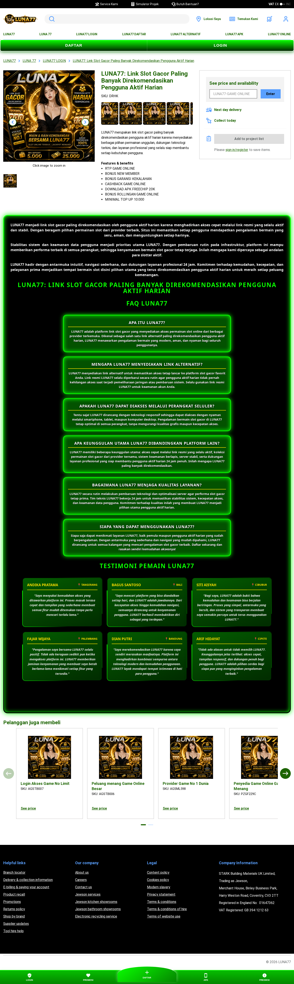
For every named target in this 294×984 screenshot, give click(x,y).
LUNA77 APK (234, 34)
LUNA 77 (45, 34)
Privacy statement (161, 894)
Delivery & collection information (28, 880)
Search (51, 19)
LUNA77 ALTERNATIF (186, 34)
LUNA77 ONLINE (279, 34)
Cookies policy (158, 880)
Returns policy (14, 909)
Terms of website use (163, 916)
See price (28, 808)
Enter (270, 94)
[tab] (143, 824)
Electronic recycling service (96, 916)
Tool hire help (13, 931)
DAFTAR (73, 45)
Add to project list (249, 139)
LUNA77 (9, 34)
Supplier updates (16, 924)
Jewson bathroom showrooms (98, 909)
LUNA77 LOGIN (86, 34)
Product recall (14, 894)
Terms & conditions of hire (167, 909)
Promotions (12, 902)
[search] (117, 19)
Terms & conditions (161, 902)
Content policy (158, 872)
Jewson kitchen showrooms (96, 902)
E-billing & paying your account (26, 887)
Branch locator (14, 872)
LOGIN (220, 45)
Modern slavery (158, 887)
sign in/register (237, 150)
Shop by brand (14, 916)
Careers (81, 880)
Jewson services (88, 894)
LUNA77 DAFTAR (134, 34)
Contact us (83, 887)
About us (82, 872)
